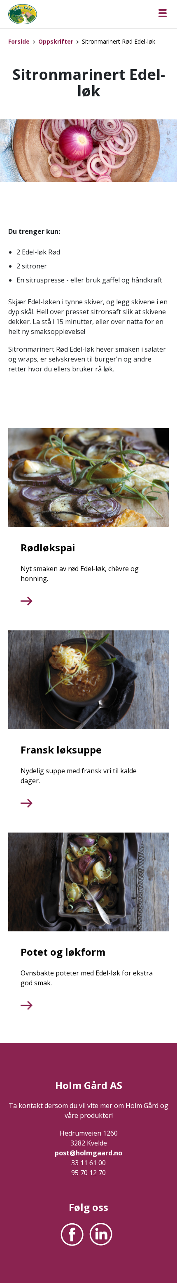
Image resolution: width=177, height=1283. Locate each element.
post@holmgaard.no (88, 1152)
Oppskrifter (55, 41)
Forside (19, 41)
